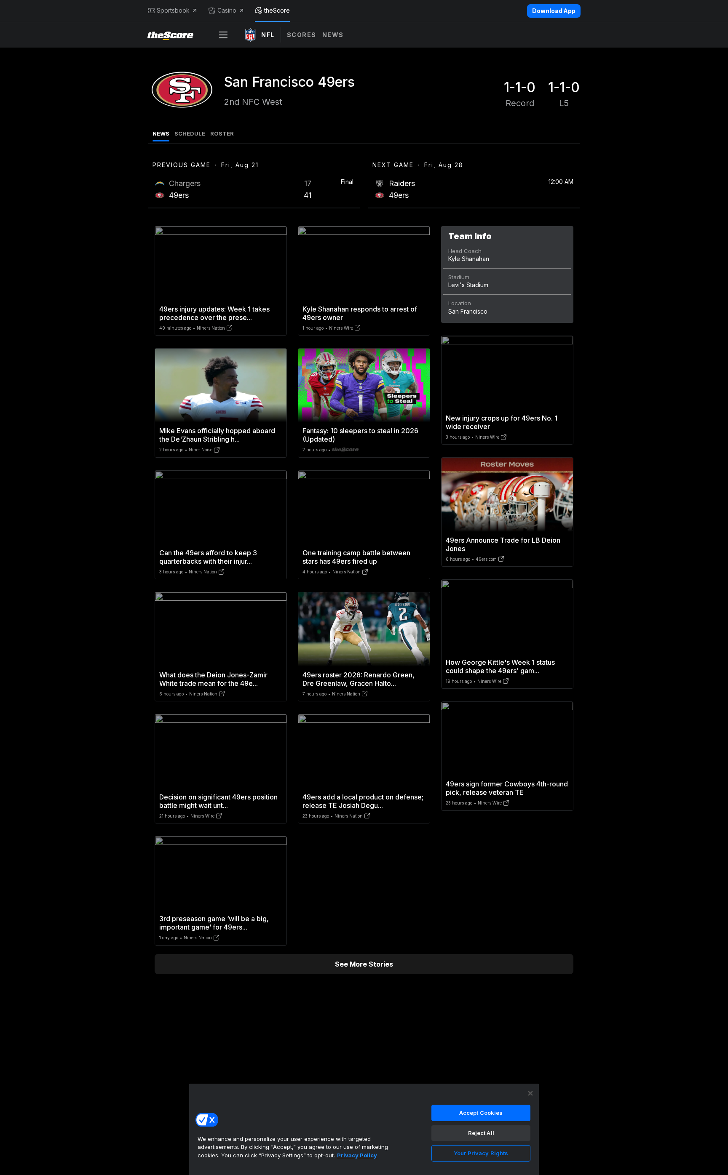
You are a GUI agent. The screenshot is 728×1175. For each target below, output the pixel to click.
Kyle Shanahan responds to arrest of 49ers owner (359, 313)
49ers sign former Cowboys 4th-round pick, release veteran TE (507, 788)
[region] (364, 1129)
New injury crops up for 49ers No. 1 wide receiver (501, 422)
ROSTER (222, 133)
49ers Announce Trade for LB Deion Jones (503, 544)
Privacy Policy (357, 1155)
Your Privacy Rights (481, 1153)
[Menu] (223, 35)
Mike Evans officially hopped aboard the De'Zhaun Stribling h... (217, 434)
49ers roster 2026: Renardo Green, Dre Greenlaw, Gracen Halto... (358, 679)
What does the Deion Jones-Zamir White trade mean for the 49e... (213, 679)
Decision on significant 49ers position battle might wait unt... (218, 801)
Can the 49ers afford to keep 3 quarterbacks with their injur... (208, 557)
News (333, 34)
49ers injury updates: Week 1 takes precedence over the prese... (214, 313)
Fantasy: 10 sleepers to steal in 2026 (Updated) (360, 434)
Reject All (481, 1133)
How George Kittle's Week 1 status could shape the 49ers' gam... (500, 666)
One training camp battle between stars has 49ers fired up (356, 557)
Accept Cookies (481, 1112)
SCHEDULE (189, 133)
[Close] (530, 1093)
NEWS (161, 133)
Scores (301, 34)
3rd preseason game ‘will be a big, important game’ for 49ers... (214, 922)
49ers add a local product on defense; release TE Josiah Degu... (362, 801)
